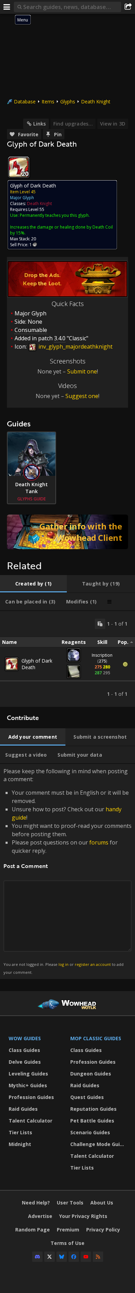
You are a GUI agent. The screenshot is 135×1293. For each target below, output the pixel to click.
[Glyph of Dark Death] (11, 664)
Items (48, 101)
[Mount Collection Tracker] (67, 532)
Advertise (40, 1216)
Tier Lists (20, 1132)
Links (39, 123)
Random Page (32, 1229)
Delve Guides (25, 1062)
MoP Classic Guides (95, 1038)
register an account (93, 964)
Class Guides (24, 1050)
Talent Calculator (30, 1120)
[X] (49, 1257)
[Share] (128, 7)
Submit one (82, 371)
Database (25, 101)
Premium (68, 1229)
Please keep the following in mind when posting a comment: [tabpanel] (67, 871)
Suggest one (81, 396)
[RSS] (98, 1257)
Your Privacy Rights (83, 1216)
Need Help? (36, 1202)
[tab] (33, 583)
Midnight (20, 1144)
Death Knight (95, 101)
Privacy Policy (103, 1229)
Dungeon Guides (90, 1073)
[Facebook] (74, 1257)
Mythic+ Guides (28, 1085)
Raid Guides (23, 1109)
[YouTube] (86, 1257)
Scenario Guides (90, 1132)
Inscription (102, 655)
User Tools (70, 1202)
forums (98, 842)
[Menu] (7, 7)
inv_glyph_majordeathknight (74, 346)
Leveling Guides (28, 1073)
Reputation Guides (93, 1109)
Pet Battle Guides (92, 1120)
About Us (101, 1202)
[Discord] (37, 1257)
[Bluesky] (61, 1257)
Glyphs (67, 101)
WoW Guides (25, 1038)
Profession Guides (31, 1097)
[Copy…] (100, 624)
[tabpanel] (67, 659)
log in (63, 964)
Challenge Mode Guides (99, 1144)
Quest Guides (87, 1097)
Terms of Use (67, 1243)
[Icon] (18, 167)
